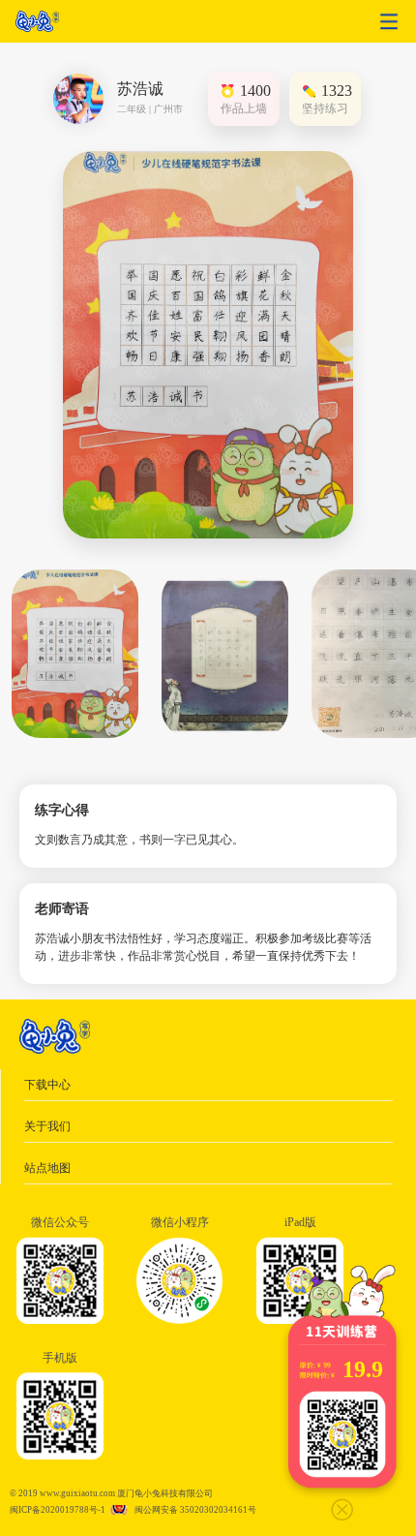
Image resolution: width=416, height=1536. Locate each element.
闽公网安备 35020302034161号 (195, 1510)
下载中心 (47, 1084)
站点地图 (47, 1168)
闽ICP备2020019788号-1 (57, 1510)
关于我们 (47, 1126)
